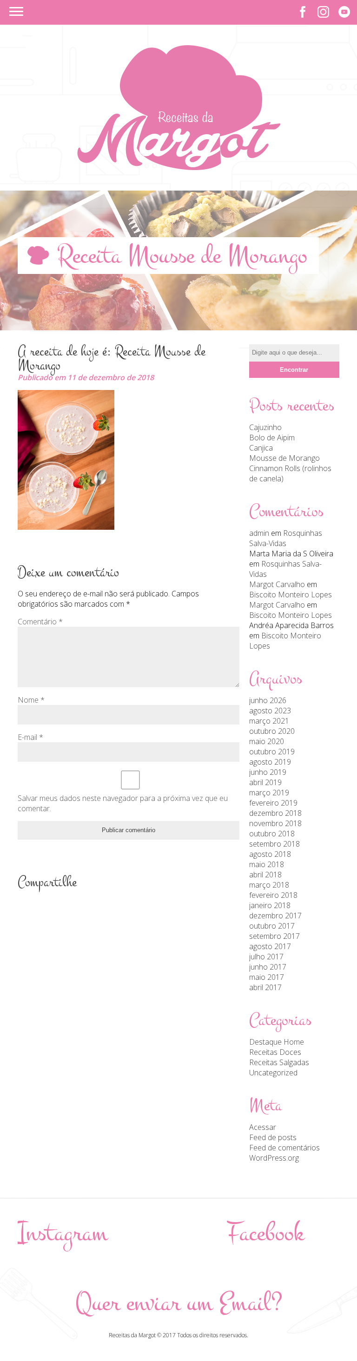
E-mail (30, 737)
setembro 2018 (274, 844)
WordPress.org (274, 1158)
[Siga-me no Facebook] (302, 12)
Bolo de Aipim (272, 437)
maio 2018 (266, 864)
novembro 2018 (275, 823)
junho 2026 (267, 700)
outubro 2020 (272, 731)
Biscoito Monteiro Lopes (290, 594)
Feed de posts (273, 1137)
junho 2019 (267, 772)
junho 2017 (267, 967)
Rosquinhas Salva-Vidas (285, 538)
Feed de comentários (284, 1147)
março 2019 (269, 792)
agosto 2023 (270, 710)
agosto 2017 (270, 946)
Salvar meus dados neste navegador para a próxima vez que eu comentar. (123, 803)
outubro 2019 (272, 751)
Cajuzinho (265, 427)
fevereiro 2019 (273, 803)
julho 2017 (266, 956)
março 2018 (269, 885)
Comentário (40, 621)
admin (259, 533)
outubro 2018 (272, 833)
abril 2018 (265, 874)
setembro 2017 (274, 936)
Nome (31, 700)
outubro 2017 (272, 926)
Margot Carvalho (277, 584)
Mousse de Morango (284, 458)
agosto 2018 (270, 854)
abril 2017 (265, 987)
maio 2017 (266, 977)
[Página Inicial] (178, 167)
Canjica (261, 448)
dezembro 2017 (275, 915)
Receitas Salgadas (279, 1062)
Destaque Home (276, 1042)
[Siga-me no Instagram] (323, 12)
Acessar (262, 1127)
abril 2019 (265, 782)
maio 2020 (266, 741)
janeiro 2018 (270, 905)
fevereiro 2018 (273, 895)
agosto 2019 (270, 762)
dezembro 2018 (275, 813)
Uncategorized (273, 1072)
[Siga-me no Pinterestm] (344, 12)
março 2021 (269, 721)
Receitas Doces (275, 1052)
